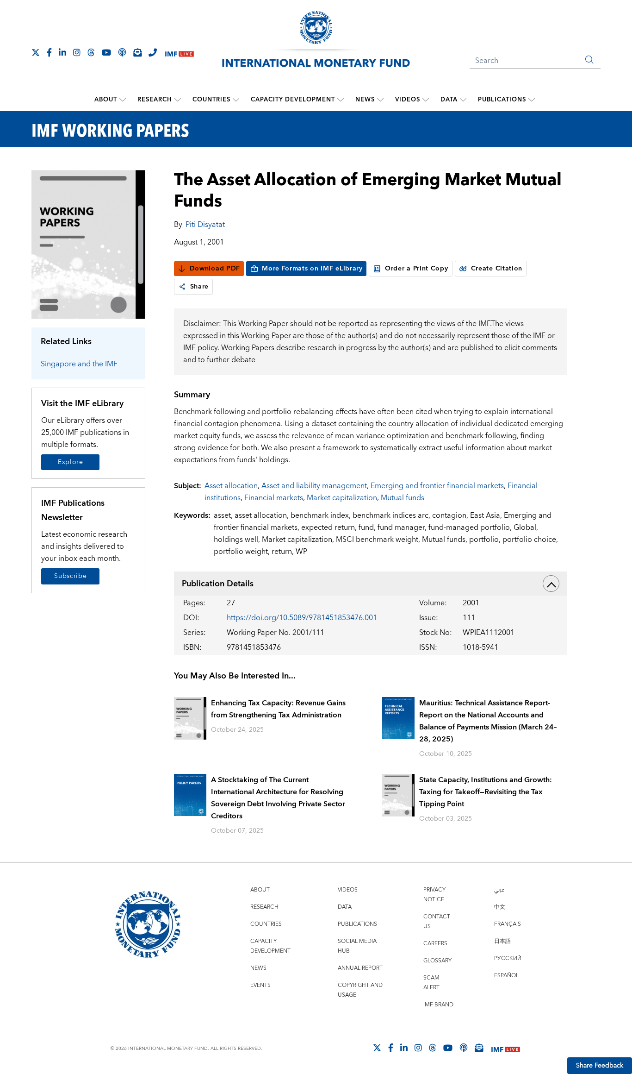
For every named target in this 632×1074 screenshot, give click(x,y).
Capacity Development (293, 99)
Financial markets (273, 497)
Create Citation (497, 268)
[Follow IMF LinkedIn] (62, 52)
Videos (407, 99)
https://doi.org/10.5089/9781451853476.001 (302, 617)
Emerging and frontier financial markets (437, 485)
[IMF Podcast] (122, 52)
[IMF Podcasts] (463, 1047)
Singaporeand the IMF (79, 364)
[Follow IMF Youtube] (106, 52)
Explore (70, 462)
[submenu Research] (177, 99)
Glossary (437, 961)
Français (507, 924)
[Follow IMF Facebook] (49, 52)
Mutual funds (402, 497)
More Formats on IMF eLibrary (312, 268)
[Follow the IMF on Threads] (91, 52)
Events (260, 985)
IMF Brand (438, 1005)
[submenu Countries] (236, 99)
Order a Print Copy (416, 268)
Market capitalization (342, 497)
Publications (502, 99)
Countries (211, 99)
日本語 (502, 941)
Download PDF (215, 268)
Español (506, 975)
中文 (499, 907)
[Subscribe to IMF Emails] (137, 52)
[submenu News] (380, 99)
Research (154, 99)
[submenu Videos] (425, 99)
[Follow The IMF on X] (35, 52)
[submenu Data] (463, 99)
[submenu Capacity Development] (340, 99)
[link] (182, 287)
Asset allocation (231, 485)
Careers (435, 943)
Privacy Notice (434, 894)
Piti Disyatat (205, 225)
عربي (499, 890)
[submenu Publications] (531, 99)
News (365, 99)
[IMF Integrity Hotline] (153, 52)
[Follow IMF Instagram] (77, 52)
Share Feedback (599, 1065)
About (105, 99)
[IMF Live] (179, 53)
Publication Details (218, 584)
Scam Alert (431, 982)
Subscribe (70, 576)
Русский (507, 958)
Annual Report (360, 968)
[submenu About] (122, 99)
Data (449, 99)
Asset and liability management (314, 485)
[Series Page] (88, 244)
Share (199, 286)
